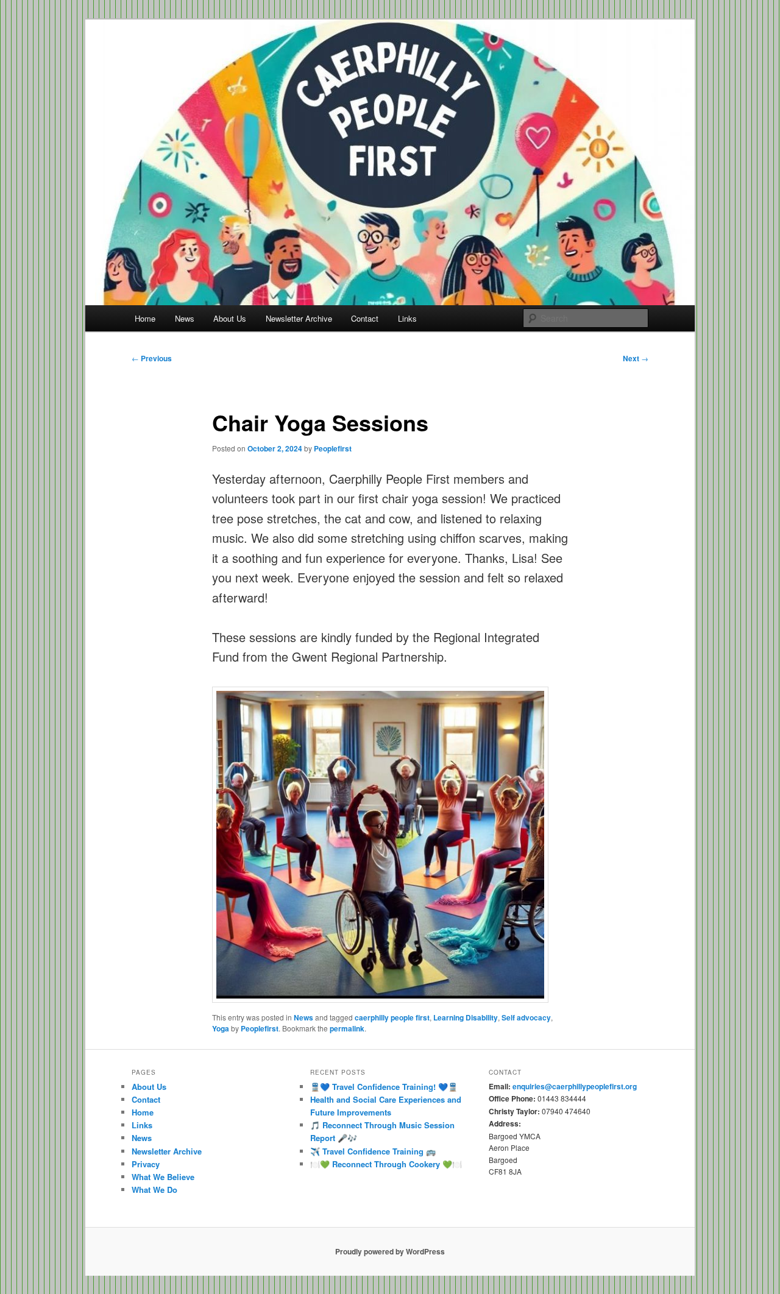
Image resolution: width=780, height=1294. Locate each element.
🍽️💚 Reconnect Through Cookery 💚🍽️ (386, 1164)
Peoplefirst (333, 448)
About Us (229, 318)
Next (635, 358)
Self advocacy (526, 1017)
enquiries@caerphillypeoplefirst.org (574, 1086)
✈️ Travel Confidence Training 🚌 (373, 1151)
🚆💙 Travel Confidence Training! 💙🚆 (384, 1086)
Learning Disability (465, 1017)
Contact (364, 318)
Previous (152, 358)
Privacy (146, 1164)
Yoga (220, 1028)
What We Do (154, 1189)
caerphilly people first (392, 1017)
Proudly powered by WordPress (390, 1251)
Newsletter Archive (299, 318)
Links (407, 318)
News (184, 318)
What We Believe (163, 1177)
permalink (347, 1028)
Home (145, 318)
